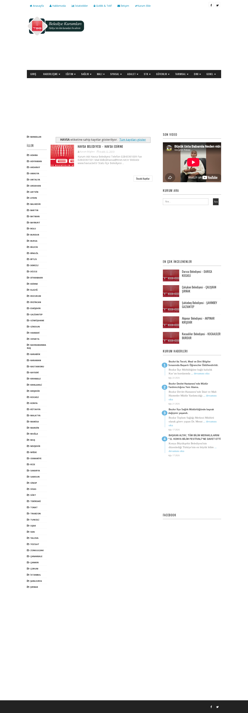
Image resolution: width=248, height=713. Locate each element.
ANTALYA (35, 179)
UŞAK (33, 525)
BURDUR (34, 234)
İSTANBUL (35, 574)
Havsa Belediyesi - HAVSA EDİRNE (100, 146)
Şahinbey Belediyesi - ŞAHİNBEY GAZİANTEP (199, 305)
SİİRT (33, 495)
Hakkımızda (59, 5)
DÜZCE (33, 271)
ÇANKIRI (34, 562)
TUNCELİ (34, 519)
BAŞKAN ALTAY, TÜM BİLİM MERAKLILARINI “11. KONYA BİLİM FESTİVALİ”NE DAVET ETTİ (194, 437)
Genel (209, 74)
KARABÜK (35, 354)
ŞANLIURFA (36, 581)
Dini (196, 74)
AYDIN (33, 198)
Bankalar (35, 136)
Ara (216, 201)
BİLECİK (34, 247)
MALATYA (35, 415)
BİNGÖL (34, 253)
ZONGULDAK (37, 550)
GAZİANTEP (36, 314)
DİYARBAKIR (36, 277)
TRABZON (35, 513)
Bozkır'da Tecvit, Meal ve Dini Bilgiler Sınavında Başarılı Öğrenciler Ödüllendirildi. (193, 363)
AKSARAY (35, 167)
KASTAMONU (37, 366)
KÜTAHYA (35, 409)
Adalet (131, 74)
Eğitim (69, 74)
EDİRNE (34, 283)
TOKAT (34, 507)
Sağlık (85, 74)
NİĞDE (33, 452)
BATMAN (35, 216)
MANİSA (34, 421)
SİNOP (33, 482)
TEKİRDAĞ (35, 501)
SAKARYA (35, 470)
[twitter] (217, 4)
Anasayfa (38, 5)
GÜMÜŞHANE (37, 320)
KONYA (34, 403)
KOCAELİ (34, 397)
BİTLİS (33, 259)
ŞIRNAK (34, 587)
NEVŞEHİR (35, 446)
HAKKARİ (35, 332)
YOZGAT (34, 544)
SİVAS (33, 489)
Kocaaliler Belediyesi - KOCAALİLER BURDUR (201, 336)
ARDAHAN (35, 185)
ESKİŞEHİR (35, 308)
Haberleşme (50, 74)
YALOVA (34, 538)
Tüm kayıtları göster (132, 140)
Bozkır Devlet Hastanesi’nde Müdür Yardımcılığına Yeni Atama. (188, 385)
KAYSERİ (34, 372)
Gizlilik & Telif (103, 5)
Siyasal (114, 74)
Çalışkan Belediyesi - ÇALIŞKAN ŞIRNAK (199, 289)
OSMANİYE (35, 458)
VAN (32, 531)
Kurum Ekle (144, 5)
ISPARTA (34, 339)
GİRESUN (35, 326)
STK (146, 74)
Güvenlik (161, 74)
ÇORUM (34, 568)
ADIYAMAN (36, 161)
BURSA (33, 240)
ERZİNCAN (35, 302)
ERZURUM (35, 296)
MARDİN (34, 427)
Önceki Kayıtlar (143, 178)
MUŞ (32, 440)
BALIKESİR (35, 204)
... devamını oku (200, 373)
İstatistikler (81, 5)
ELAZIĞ (34, 289)
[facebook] (211, 4)
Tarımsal (180, 74)
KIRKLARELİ (36, 384)
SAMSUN (35, 476)
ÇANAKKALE (36, 556)
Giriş (33, 74)
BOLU (33, 228)
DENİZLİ (34, 265)
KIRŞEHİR (35, 391)
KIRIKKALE (35, 378)
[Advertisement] (155, 41)
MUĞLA (34, 433)
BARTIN (34, 210)
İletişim (124, 5)
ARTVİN (34, 192)
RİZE (32, 464)
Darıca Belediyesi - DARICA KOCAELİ (197, 273)
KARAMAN (35, 360)
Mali (99, 74)
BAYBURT (35, 222)
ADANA (34, 155)
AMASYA (34, 173)
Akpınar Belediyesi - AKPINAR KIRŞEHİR (198, 320)
